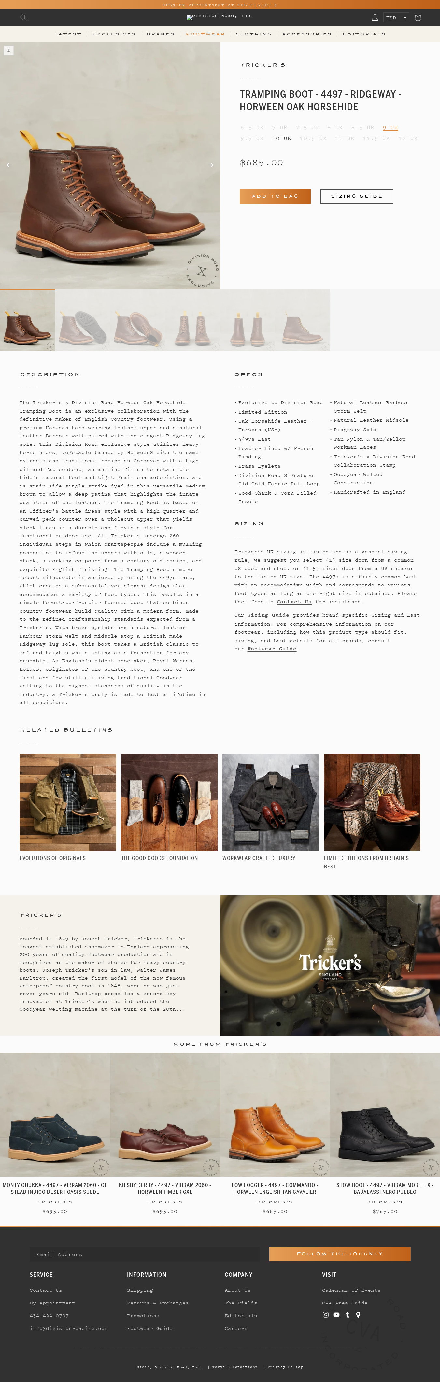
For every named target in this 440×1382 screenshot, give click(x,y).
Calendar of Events (351, 1289)
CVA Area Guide (345, 1302)
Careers (236, 1328)
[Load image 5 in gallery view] (247, 320)
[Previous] (55, 175)
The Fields (241, 1302)
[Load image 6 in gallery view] (302, 320)
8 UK (335, 127)
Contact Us (294, 601)
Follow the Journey (339, 1253)
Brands (160, 34)
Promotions (143, 1315)
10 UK (281, 138)
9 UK (390, 127)
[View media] (18, 52)
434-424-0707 (49, 1315)
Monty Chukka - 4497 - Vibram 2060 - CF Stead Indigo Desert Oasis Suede (55, 1188)
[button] (23, 17)
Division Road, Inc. (178, 1367)
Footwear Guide (272, 648)
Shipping (140, 1289)
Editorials (364, 34)
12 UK (408, 138)
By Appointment (52, 1302)
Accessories (307, 34)
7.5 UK (307, 127)
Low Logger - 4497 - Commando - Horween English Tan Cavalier (275, 1188)
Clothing (253, 34)
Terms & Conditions (235, 1366)
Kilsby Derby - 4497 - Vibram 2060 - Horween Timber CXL (165, 1188)
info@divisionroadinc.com (69, 1328)
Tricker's (263, 65)
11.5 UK (376, 138)
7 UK (280, 127)
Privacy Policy (285, 1366)
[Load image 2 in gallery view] (82, 320)
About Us (238, 1289)
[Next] (165, 165)
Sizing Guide (357, 196)
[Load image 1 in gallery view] (27, 320)
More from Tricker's (220, 1044)
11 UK (345, 138)
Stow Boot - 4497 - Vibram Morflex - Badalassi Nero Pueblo (385, 1188)
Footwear (205, 34)
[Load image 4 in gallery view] (192, 320)
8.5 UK (363, 127)
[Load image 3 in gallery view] (137, 320)
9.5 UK (252, 138)
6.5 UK (252, 127)
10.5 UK (313, 138)
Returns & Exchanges (158, 1302)
